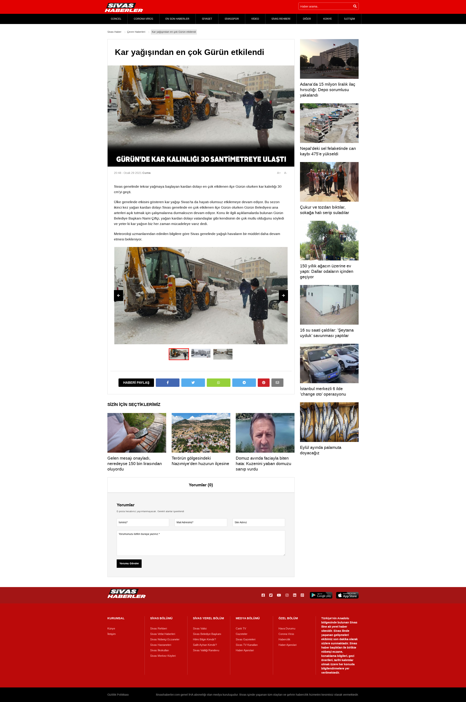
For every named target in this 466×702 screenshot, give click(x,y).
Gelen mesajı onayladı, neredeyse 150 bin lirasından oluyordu (134, 463)
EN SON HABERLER (177, 19)
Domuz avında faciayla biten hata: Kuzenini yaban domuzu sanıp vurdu (263, 463)
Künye (111, 628)
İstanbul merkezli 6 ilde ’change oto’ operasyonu (323, 391)
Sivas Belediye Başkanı (207, 634)
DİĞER (307, 19)
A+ (279, 173)
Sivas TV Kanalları (247, 645)
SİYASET (207, 19)
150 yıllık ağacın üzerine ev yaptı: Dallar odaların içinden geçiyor (326, 271)
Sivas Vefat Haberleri (162, 634)
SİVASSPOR (232, 19)
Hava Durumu (287, 628)
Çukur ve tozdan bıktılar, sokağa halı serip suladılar (324, 209)
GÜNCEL (116, 19)
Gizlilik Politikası (118, 695)
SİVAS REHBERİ (280, 19)
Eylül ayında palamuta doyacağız (320, 450)
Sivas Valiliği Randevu (206, 650)
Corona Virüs (286, 634)
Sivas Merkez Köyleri (163, 656)
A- (285, 173)
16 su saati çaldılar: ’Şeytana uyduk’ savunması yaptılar (327, 332)
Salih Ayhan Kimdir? (205, 645)
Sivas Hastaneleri (160, 645)
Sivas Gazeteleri (245, 639)
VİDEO (255, 19)
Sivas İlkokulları (159, 650)
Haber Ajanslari (245, 650)
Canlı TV (241, 628)
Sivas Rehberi (158, 628)
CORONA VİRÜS (143, 19)
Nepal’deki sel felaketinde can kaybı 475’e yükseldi (328, 151)
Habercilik (284, 639)
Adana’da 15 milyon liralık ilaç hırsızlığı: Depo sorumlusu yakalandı (327, 89)
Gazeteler (241, 634)
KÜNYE (327, 19)
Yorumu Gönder (129, 563)
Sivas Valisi (200, 628)
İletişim (111, 634)
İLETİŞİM (349, 19)
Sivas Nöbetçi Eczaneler (164, 639)
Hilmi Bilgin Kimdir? (204, 639)
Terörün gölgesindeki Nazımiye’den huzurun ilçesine (200, 460)
